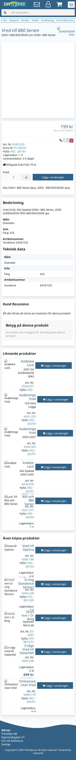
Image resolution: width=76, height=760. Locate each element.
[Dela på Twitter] (64, 140)
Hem (5, 20)
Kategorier (14, 20)
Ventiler (35, 20)
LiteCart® (38, 753)
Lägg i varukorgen (53, 177)
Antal (6, 172)
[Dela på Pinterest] (71, 140)
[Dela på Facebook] (67, 140)
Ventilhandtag (47, 20)
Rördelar (25, 20)
